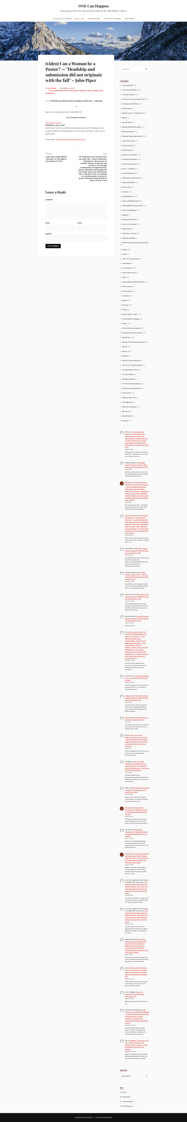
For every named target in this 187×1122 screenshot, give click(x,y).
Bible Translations (128, 131)
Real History (126, 337)
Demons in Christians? (129, 155)
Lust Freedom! (127, 268)
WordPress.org (127, 1106)
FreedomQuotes (127, 196)
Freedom (125, 192)
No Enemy (125, 296)
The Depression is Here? (130, 370)
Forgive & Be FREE (128, 182)
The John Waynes (128, 374)
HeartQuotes (126, 229)
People (124, 300)
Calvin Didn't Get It (128, 141)
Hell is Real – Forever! (129, 233)
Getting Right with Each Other (132, 205)
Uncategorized (127, 402)
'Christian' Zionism (128, 94)
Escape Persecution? (129, 173)
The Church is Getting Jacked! (132, 365)
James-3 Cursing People (130, 259)
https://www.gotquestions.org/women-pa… (71, 139)
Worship (125, 421)
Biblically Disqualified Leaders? (132, 136)
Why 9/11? (125, 411)
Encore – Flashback (128, 169)
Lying (124, 277)
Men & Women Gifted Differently (133, 282)
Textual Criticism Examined (131, 360)
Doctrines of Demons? (78, 90)
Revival (124, 346)
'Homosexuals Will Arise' (130, 104)
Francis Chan (126, 187)
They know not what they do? (132, 388)
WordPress (88, 1117)
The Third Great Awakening (131, 383)
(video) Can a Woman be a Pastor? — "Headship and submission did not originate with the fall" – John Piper (73, 72)
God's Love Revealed (129, 210)
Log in (124, 1092)
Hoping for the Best (128, 238)
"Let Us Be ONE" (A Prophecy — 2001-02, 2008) (68, 18)
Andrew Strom (127, 122)
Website (48, 234)
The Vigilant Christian (53, 122)
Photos (124, 309)
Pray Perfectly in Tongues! (130, 319)
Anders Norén (107, 1117)
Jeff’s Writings (129, 18)
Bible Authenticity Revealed (131, 127)
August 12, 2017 (68, 88)
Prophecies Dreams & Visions (132, 333)
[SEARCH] (146, 69)
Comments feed (127, 1101)
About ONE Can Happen (112, 18)
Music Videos (126, 291)
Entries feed (126, 1097)
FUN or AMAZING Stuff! (130, 201)
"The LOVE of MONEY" (130, 90)
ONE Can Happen (94, 5)
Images (124, 249)
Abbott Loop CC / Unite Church (132, 113)
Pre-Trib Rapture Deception (131, 328)
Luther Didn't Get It (128, 273)
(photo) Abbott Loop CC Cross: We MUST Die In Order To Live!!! (137, 678)
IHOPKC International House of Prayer (135, 242)
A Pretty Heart (127, 108)
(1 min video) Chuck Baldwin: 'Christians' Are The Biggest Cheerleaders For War (56, 159)
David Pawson (127, 150)
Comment (49, 200)
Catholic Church (127, 145)
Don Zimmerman (130, 515)
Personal (125, 305)
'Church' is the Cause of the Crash (133, 99)
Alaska (124, 118)
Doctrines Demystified (59, 90)
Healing (124, 215)
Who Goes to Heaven (129, 407)
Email (80, 223)
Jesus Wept (126, 263)
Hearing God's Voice (129, 219)
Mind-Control (127, 286)
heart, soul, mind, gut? (129, 224)
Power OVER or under (129, 314)
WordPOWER (127, 416)
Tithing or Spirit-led (128, 397)
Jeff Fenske (52, 88)
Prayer (124, 323)
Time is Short (126, 393)
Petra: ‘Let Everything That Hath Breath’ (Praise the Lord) (134, 994)
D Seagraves (129, 696)
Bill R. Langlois (130, 717)
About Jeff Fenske (94, 18)
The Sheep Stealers (128, 379)
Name (47, 223)
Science (124, 351)
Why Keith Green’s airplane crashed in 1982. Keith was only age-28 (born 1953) (136, 465)
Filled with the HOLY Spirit (131, 178)
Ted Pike (125, 356)
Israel (124, 254)
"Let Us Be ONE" (127, 85)
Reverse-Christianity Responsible (133, 342)
